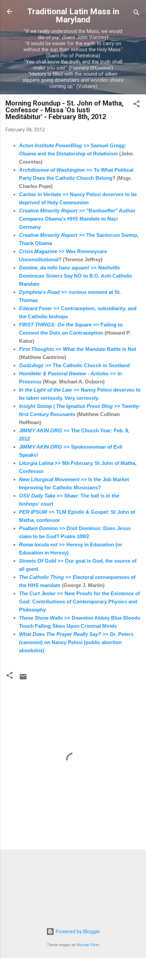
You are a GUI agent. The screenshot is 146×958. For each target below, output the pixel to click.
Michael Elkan (87, 945)
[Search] (136, 13)
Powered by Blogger (77, 931)
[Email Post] (23, 679)
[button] (136, 105)
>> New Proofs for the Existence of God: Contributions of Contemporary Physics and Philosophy (79, 601)
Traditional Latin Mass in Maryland (73, 15)
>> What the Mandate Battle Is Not (77, 349)
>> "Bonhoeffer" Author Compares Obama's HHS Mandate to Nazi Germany (77, 219)
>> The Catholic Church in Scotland (74, 365)
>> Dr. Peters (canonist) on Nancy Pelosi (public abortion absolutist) (76, 642)
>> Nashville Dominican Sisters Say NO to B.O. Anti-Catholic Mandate (75, 276)
